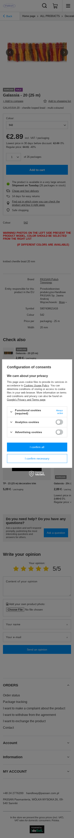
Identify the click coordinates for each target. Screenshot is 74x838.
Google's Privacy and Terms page (26, 399)
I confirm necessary (37, 458)
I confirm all (37, 447)
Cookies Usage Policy (36, 385)
